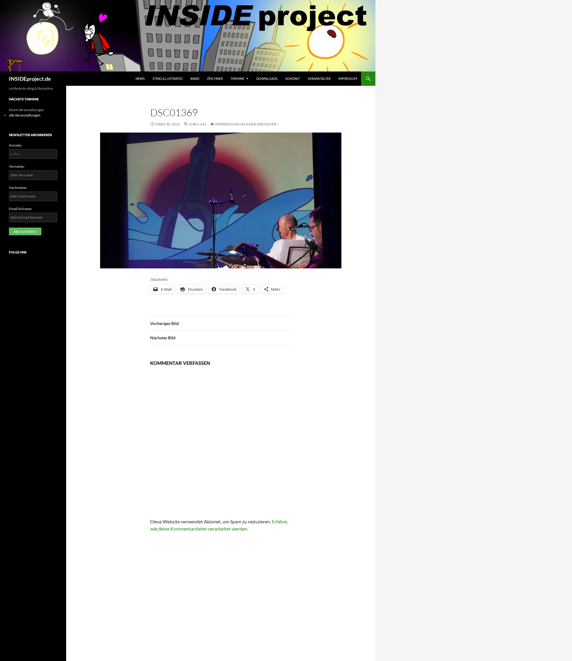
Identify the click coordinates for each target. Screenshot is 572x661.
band (194, 78)
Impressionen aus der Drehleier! (246, 124)
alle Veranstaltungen (25, 115)
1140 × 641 (197, 124)
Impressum (347, 78)
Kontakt (292, 78)
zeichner (215, 78)
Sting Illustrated (168, 78)
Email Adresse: (20, 208)
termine (237, 78)
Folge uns (18, 252)
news (140, 78)
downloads (267, 78)
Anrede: (15, 145)
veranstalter (319, 78)
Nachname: (18, 187)
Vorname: (16, 166)
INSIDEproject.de (30, 78)
